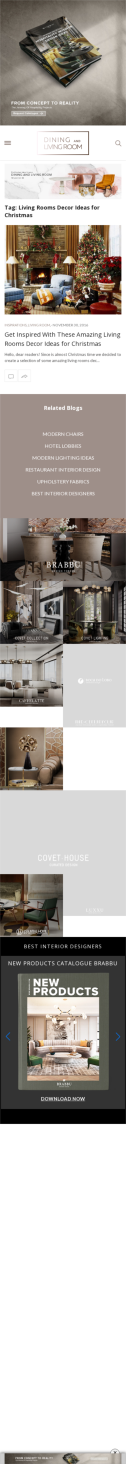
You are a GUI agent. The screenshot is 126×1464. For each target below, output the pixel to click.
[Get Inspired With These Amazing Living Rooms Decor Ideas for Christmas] (63, 269)
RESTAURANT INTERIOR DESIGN (63, 469)
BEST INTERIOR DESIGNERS (63, 493)
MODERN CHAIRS (63, 434)
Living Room (39, 325)
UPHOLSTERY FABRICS (63, 481)
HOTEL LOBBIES (63, 446)
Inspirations (16, 325)
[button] (118, 994)
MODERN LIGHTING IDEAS (63, 458)
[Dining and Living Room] (63, 143)
